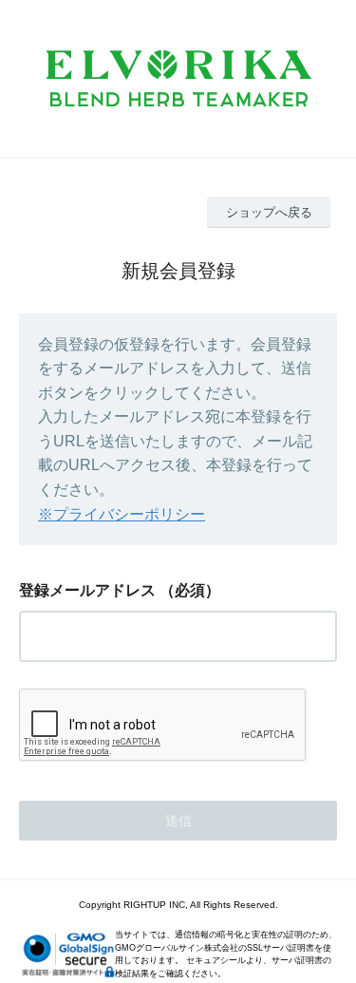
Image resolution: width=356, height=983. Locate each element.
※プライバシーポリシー (121, 514)
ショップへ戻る (269, 212)
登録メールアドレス (87, 590)
